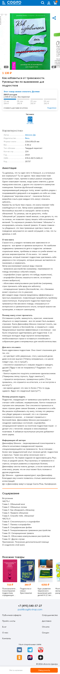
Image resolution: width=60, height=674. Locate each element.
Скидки (45, 632)
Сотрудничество (50, 615)
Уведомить (44, 670)
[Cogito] (14, 3)
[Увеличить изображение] (54, 67)
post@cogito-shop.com (30, 609)
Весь (27, 138)
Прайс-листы (8, 621)
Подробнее (51, 108)
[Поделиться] (54, 18)
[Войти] (49, 3)
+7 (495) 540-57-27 (30, 605)
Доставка (46, 621)
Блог (4, 627)
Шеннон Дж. (30, 135)
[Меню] (4, 3)
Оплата (45, 627)
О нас (5, 632)
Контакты (6, 638)
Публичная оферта (11, 615)
